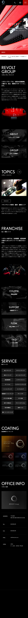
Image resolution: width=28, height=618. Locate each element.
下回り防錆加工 (7, 407)
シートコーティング (8, 389)
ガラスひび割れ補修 (8, 398)
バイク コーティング (20, 370)
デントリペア (20, 393)
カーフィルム (7, 384)
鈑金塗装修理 (7, 379)
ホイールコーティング (20, 375)
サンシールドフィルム (20, 403)
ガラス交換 (20, 398)
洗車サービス (20, 407)
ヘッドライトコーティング (20, 384)
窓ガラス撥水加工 (7, 403)
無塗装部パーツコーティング (7, 393)
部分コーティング (7, 375)
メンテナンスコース (20, 379)
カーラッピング (20, 389)
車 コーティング (7, 370)
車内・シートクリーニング (7, 412)
